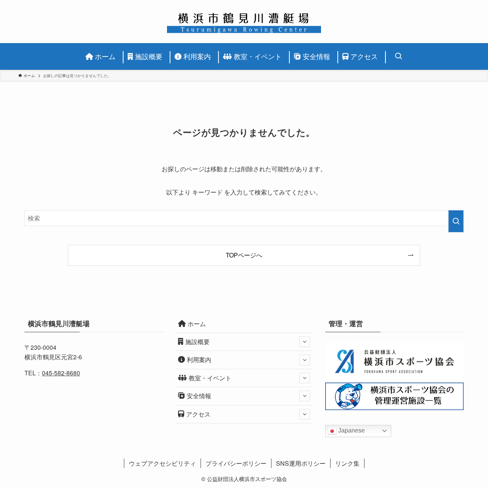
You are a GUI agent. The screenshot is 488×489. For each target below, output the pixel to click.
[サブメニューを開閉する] (304, 341)
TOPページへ (244, 255)
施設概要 (197, 341)
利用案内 (199, 359)
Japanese (351, 430)
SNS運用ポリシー (301, 463)
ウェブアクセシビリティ (162, 463)
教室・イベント (210, 377)
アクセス (198, 414)
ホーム (197, 323)
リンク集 (347, 463)
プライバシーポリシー (235, 463)
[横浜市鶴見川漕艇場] (244, 21)
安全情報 (199, 395)
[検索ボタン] (396, 56)
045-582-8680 (61, 372)
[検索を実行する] (456, 221)
